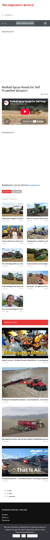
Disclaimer (6, 520)
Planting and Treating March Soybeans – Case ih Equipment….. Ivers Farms (25, 399)
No (23, 536)
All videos (17, 192)
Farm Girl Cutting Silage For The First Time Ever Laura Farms (21, 309)
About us (5, 517)
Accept (16, 536)
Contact (5, 514)
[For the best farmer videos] (18, 5)
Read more (32, 536)
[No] (47, 532)
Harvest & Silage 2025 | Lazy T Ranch (13, 264)
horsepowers (34, 185)
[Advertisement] (25, 57)
